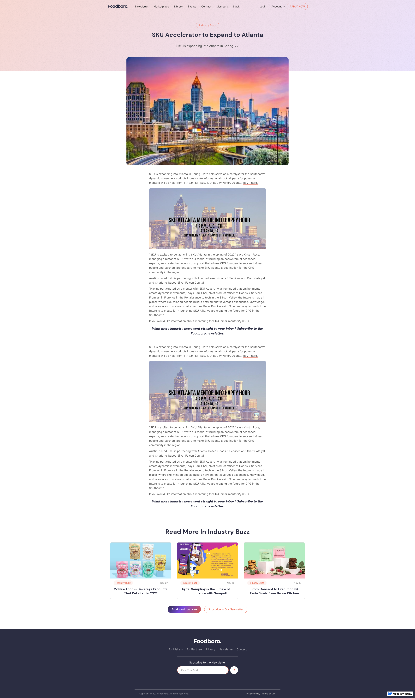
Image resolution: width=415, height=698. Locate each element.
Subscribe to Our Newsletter (225, 609)
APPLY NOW (297, 6)
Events (192, 6)
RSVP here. (250, 182)
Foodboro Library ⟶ (184, 609)
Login (263, 6)
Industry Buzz (207, 25)
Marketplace (161, 6)
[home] (118, 6)
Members (222, 6)
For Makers (175, 649)
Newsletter (141, 6)
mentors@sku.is (238, 321)
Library (178, 6)
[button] (279, 6)
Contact (206, 6)
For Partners (194, 649)
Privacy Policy (253, 693)
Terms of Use (269, 693)
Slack (236, 6)
